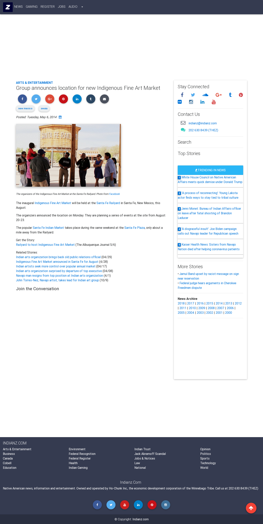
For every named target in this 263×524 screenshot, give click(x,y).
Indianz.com (140, 519)
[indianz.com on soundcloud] (206, 95)
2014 (219, 303)
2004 (190, 313)
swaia (44, 108)
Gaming (32, 6)
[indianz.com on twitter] (193, 95)
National (140, 468)
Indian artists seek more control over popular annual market (55, 266)
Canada (8, 458)
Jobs (61, 6)
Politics (205, 454)
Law (137, 463)
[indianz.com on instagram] (192, 102)
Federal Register (80, 458)
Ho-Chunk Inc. (118, 488)
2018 (181, 303)
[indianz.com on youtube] (213, 102)
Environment (77, 449)
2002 (209, 313)
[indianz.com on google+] (219, 95)
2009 (201, 308)
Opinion (205, 449)
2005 (181, 313)
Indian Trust (142, 449)
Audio (73, 6)
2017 (190, 303)
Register (48, 6)
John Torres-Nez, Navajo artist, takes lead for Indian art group (57, 280)
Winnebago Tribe (202, 488)
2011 (182, 308)
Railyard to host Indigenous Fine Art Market (45, 245)
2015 (209, 303)
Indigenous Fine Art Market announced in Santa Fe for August (57, 262)
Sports (204, 458)
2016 (200, 303)
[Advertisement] (131, 49)
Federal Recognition (82, 454)
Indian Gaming (78, 468)
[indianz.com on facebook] (182, 95)
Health (73, 463)
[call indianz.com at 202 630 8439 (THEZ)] (183, 129)
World (204, 468)
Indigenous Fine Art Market (53, 203)
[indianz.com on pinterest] (241, 95)
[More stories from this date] (60, 117)
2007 (220, 308)
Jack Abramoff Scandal (150, 454)
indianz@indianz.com (202, 123)
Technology (208, 463)
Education (9, 468)
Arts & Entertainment (34, 83)
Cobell (7, 463)
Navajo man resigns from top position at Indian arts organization (60, 275)
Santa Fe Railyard (108, 203)
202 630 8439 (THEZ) (203, 130)
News (18, 6)
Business (9, 454)
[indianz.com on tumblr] (230, 95)
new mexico (25, 108)
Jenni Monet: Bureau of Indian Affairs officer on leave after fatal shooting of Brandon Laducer (209, 213)
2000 (228, 313)
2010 (192, 308)
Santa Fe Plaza (134, 228)
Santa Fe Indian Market (48, 228)
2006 (230, 308)
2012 (238, 303)
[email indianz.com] (183, 122)
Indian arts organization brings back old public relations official (58, 257)
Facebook (114, 194)
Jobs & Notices (144, 458)
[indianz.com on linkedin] (203, 102)
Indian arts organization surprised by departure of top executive (59, 271)
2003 (200, 313)
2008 (211, 308)
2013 (228, 303)
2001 (219, 313)
